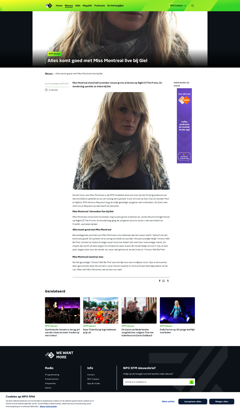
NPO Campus (176, 6)
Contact (91, 375)
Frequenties (50, 383)
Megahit (87, 6)
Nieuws (69, 6)
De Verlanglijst (115, 6)
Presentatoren (51, 379)
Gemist (48, 388)
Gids (77, 6)
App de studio (93, 383)
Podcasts (99, 6)
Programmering (52, 375)
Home (59, 6)
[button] (192, 5)
